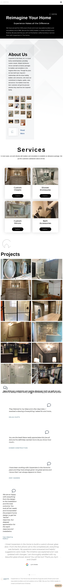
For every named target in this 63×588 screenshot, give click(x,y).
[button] (61, 2)
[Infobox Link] (13, 132)
